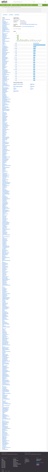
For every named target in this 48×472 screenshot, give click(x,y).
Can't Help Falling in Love (5, 72)
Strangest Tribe (4, 365)
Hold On (3, 170)
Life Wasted (4, 238)
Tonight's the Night (5, 409)
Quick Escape (4, 308)
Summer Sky (4, 369)
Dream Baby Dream (5, 104)
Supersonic (3, 372)
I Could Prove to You (5, 176)
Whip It (3, 431)
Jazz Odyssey (4, 215)
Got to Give (3, 148)
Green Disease (4, 149)
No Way (3, 275)
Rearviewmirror (4, 313)
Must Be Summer (4, 264)
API (25, 462)
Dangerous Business (5, 88)
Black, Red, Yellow (4, 58)
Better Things (4, 54)
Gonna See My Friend (5, 145)
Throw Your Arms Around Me (6, 403)
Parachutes (4, 294)
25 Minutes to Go (4, 22)
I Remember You (4, 181)
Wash (3, 425)
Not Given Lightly (4, 278)
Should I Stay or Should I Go (6, 344)
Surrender (3, 373)
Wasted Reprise (4, 426)
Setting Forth (4, 339)
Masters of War (4, 253)
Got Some (3, 147)
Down (3, 102)
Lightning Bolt (4, 240)
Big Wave (3, 55)
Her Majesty (4, 164)
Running (3, 328)
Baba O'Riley (4, 49)
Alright (3, 40)
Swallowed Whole (4, 375)
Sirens (3, 346)
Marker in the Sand (5, 252)
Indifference (4, 204)
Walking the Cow (4, 424)
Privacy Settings (15, 466)
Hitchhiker (3, 168)
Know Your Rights (4, 224)
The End (3, 386)
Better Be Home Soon (5, 52)
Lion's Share (4, 242)
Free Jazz (3, 128)
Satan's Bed (4, 332)
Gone (3, 144)
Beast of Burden (4, 50)
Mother (3, 262)
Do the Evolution (4, 97)
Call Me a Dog (4, 69)
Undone (3, 414)
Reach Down (4, 311)
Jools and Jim (4, 219)
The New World (4, 395)
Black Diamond (4, 57)
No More (3, 273)
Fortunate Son (4, 127)
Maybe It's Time (4, 254)
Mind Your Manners (5, 257)
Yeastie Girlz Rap (4, 442)
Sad (2, 329)
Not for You (4, 277)
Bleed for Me (4, 59)
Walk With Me (4, 423)
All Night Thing (4, 35)
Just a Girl (3, 220)
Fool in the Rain (4, 122)
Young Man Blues (4, 449)
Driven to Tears (4, 106)
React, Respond (4, 312)
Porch (3, 301)
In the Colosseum (4, 202)
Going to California (5, 143)
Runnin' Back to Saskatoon (6, 326)
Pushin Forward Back (5, 307)
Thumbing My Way (5, 407)
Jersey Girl (3, 217)
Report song (19, 28)
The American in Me (5, 383)
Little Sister (3, 243)
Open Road (3, 289)
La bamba (3, 225)
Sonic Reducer (4, 358)
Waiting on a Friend (5, 422)
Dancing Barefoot (4, 87)
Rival (3, 321)
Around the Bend (4, 47)
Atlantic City (4, 48)
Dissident (3, 96)
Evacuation (3, 113)
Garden (3, 133)
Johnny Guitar (4, 218)
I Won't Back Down (5, 185)
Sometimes (3, 356)
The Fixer (3, 388)
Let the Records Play (5, 236)
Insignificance (4, 207)
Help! (3, 163)
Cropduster (3, 83)
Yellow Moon (4, 444)
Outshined (3, 292)
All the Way (3, 37)
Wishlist (3, 438)
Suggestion (3, 368)
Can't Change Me (4, 70)
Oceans (3, 281)
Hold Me (3, 169)
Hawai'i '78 (3, 161)
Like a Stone (4, 241)
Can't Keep (3, 73)
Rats (3, 310)
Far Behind (3, 120)
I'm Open (3, 189)
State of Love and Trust (5, 363)
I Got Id (3, 177)
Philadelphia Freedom (5, 298)
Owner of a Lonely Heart (5, 293)
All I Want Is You (4, 33)
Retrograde (3, 318)
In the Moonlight (4, 203)
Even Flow (3, 114)
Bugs (3, 68)
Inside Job (3, 206)
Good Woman (4, 146)
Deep (3, 93)
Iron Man (3, 209)
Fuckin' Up (3, 130)
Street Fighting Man (5, 367)
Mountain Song (4, 263)
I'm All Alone (4, 186)
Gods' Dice (3, 141)
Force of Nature (4, 124)
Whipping (3, 432)
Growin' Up (3, 152)
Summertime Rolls (4, 370)
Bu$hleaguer (4, 66)
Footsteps (3, 123)
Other (17, 14)
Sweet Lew (3, 377)
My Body (3, 265)
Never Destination (4, 271)
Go (2, 140)
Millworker (3, 256)
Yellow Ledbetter (4, 443)
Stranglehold (4, 366)
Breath (3, 64)
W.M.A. (3, 420)
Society (3, 353)
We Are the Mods (4, 427)
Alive (3, 30)
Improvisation (4, 197)
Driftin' (3, 105)
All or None (3, 36)
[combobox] (24, 2)
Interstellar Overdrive (5, 208)
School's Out (4, 337)
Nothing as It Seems (5, 279)
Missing (3, 258)
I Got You (3, 178)
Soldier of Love (4, 354)
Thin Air (3, 400)
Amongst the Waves (5, 41)
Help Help (3, 162)
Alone (3, 39)
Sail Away (3, 330)
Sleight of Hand (4, 348)
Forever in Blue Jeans (5, 125)
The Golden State (4, 389)
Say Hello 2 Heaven (5, 334)
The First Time (4, 387)
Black (3, 56)
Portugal (3, 302)
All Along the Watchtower (6, 31)
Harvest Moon (4, 160)
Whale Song (4, 429)
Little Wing (3, 244)
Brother (3, 65)
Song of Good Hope (5, 357)
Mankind (3, 251)
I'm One (3, 188)
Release (3, 317)
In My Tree (3, 201)
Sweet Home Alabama (5, 376)
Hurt (3, 172)
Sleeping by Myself (5, 347)
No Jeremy (3, 272)
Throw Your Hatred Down (6, 405)
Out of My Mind (4, 291)
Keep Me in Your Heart (5, 222)
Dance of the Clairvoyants (6, 85)
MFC (3, 255)
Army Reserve (4, 46)
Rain (3, 309)
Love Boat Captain (5, 246)
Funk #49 (3, 131)
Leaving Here (4, 232)
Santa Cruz (3, 331)
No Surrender (4, 274)
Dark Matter (4, 89)
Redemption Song (4, 316)
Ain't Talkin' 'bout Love (5, 29)
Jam (3, 214)
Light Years (3, 239)
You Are (3, 445)
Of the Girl (3, 283)
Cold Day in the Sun (5, 76)
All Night (3, 34)
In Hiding (3, 200)
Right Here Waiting (5, 319)
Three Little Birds (4, 402)
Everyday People (4, 116)
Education (3, 108)
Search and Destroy (5, 338)
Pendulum (3, 296)
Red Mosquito (4, 315)
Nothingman (4, 280)
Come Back (3, 78)
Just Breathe (4, 221)
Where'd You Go (4, 430)
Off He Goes (4, 284)
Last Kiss (3, 228)
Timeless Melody (4, 408)
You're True (3, 446)
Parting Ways (4, 295)
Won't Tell (3, 439)
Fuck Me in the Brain (5, 129)
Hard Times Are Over (5, 158)
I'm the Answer (4, 190)
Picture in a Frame (4, 299)
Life (2, 237)
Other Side (3, 290)
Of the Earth (4, 282)
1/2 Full (3, 21)
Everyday (3, 115)
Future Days (4, 132)
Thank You (3, 382)
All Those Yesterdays (5, 38)
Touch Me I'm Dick (4, 410)
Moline (3, 259)
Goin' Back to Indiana (5, 142)
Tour (11, 14)
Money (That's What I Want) (6, 260)
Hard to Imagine (4, 159)
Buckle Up (3, 67)
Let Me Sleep (4, 233)
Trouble (3, 412)
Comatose (3, 77)
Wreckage (3, 441)
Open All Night (4, 288)
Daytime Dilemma (4, 91)
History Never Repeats (5, 167)
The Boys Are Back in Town (6, 384)
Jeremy (3, 216)
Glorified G (3, 139)
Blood (3, 60)
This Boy (3, 401)
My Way (3, 270)
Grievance (3, 151)
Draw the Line (4, 103)
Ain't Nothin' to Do (4, 28)
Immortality (4, 196)
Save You (3, 333)
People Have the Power (5, 297)
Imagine (3, 195)
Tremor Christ (4, 411)
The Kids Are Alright (5, 390)
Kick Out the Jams (5, 223)
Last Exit (3, 227)
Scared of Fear (4, 336)
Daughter (3, 90)
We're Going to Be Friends (6, 428)
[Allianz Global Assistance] (37, 464)
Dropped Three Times (5, 107)
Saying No (3, 335)
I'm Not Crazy (4, 187)
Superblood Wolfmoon (5, 371)
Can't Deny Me (4, 71)
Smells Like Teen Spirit (5, 349)
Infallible (3, 205)
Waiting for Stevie (4, 421)
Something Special (5, 355)
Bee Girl (3, 51)
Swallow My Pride (4, 374)
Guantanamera (4, 153)
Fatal (3, 121)
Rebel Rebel (4, 314)
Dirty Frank (3, 94)
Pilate (3, 300)
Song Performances (36, 43)
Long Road (3, 245)
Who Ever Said (4, 433)
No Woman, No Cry (5, 276)
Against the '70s (4, 27)
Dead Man (3, 92)
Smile (3, 350)
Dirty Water (3, 95)
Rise (2, 320)
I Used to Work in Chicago (6, 182)
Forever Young (4, 126)
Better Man (3, 53)
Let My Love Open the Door (6, 234)
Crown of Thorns (4, 84)
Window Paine (4, 437)
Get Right (3, 134)
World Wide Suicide (5, 440)
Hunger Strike (4, 171)
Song (5, 14)
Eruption (3, 112)
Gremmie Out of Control (5, 150)
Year (16, 43)
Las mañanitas (4, 226)
